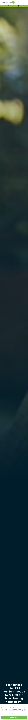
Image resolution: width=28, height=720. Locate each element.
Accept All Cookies (14, 717)
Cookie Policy (22, 710)
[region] (14, 712)
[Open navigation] (25, 2)
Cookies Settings (14, 713)
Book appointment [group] (12, 6)
